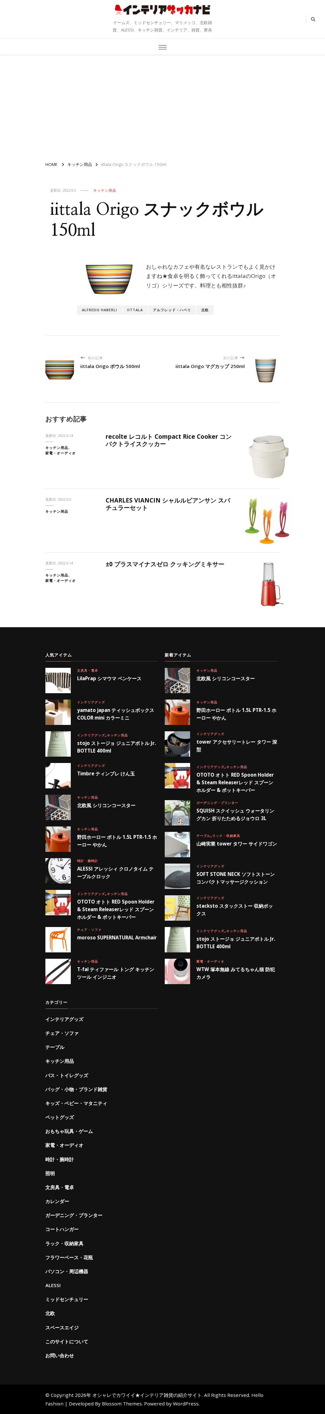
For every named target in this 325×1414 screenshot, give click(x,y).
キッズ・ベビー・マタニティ (76, 1103)
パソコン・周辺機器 (66, 1271)
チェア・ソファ (89, 929)
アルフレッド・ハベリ (172, 309)
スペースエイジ (62, 1327)
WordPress (186, 1403)
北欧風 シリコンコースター (106, 805)
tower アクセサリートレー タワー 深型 (236, 746)
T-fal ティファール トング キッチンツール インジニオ (115, 973)
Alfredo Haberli (99, 309)
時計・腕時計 (87, 860)
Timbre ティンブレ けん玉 (106, 773)
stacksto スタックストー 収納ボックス (234, 910)
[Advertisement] (162, 105)
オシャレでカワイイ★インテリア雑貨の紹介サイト (162, 17)
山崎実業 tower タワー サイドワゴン (236, 843)
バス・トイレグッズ (66, 1075)
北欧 (205, 309)
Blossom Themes (122, 1403)
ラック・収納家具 (226, 835)
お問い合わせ (59, 1355)
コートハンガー (62, 1229)
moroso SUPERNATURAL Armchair (117, 937)
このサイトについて (66, 1341)
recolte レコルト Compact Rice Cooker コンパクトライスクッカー (169, 440)
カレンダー (57, 1201)
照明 (50, 1173)
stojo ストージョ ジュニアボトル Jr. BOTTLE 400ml (116, 747)
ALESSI (53, 1285)
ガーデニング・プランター (217, 802)
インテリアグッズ (91, 702)
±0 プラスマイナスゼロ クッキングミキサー (165, 564)
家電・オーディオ (60, 453)
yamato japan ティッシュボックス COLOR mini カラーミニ (115, 714)
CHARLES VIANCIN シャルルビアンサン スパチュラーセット (168, 504)
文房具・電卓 (87, 670)
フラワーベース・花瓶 (69, 1257)
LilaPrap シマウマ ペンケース (109, 678)
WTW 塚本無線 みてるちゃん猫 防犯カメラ (235, 973)
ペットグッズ (59, 1117)
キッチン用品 (104, 190)
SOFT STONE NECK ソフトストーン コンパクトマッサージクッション (235, 878)
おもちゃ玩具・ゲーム (69, 1131)
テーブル (203, 835)
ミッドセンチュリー (66, 1299)
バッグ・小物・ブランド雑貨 (76, 1089)
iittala (135, 309)
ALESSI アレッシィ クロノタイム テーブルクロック (115, 872)
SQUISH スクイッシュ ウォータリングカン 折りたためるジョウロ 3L (235, 814)
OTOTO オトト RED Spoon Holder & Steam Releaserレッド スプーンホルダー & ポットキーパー (116, 909)
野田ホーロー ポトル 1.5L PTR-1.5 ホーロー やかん (117, 841)
